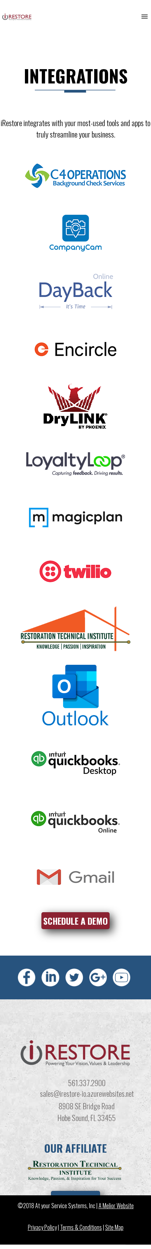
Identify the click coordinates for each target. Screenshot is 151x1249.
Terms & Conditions (81, 1227)
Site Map (114, 1227)
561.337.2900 (87, 1082)
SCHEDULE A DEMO (75, 920)
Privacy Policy (42, 1227)
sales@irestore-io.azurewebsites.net (87, 1093)
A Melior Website (116, 1205)
